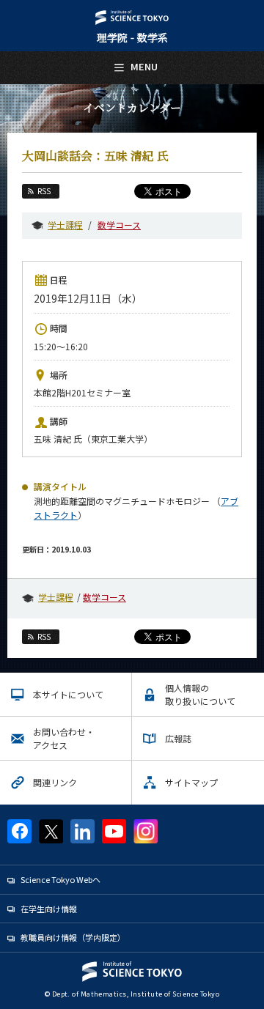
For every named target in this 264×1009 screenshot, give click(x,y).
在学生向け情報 (49, 908)
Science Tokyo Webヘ (60, 879)
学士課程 (65, 224)
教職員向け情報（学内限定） (73, 937)
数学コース (119, 224)
